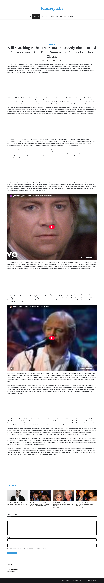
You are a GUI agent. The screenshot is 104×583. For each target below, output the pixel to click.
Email (9, 543)
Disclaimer (9, 567)
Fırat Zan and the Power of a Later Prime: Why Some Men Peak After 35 (17, 503)
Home (30, 16)
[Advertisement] (52, 32)
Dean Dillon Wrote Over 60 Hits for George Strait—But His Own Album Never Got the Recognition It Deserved (39, 505)
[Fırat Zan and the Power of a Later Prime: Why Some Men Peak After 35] (17, 495)
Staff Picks (36, 16)
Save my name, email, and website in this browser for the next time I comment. (27, 548)
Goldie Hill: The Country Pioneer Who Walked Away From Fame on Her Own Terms (63, 504)
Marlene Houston (47, 60)
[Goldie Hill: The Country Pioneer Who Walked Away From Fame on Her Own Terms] (63, 495)
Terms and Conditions (69, 16)
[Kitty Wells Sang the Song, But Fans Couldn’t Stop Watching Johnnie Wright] (86, 495)
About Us (52, 16)
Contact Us (59, 16)
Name (9, 537)
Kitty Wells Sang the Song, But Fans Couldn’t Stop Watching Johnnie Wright (85, 504)
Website (56, 543)
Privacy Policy (44, 16)
